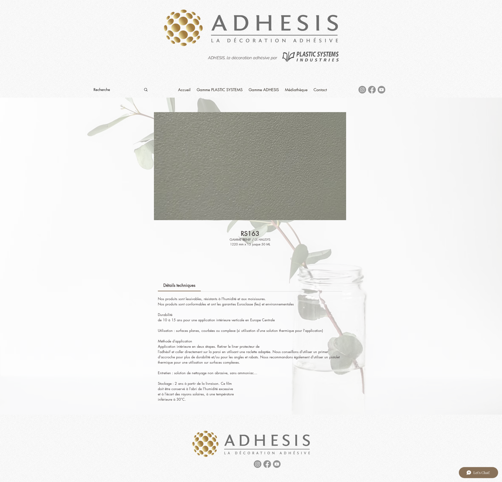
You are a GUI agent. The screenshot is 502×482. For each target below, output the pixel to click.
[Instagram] (362, 89)
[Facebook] (372, 89)
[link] (179, 285)
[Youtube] (381, 89)
